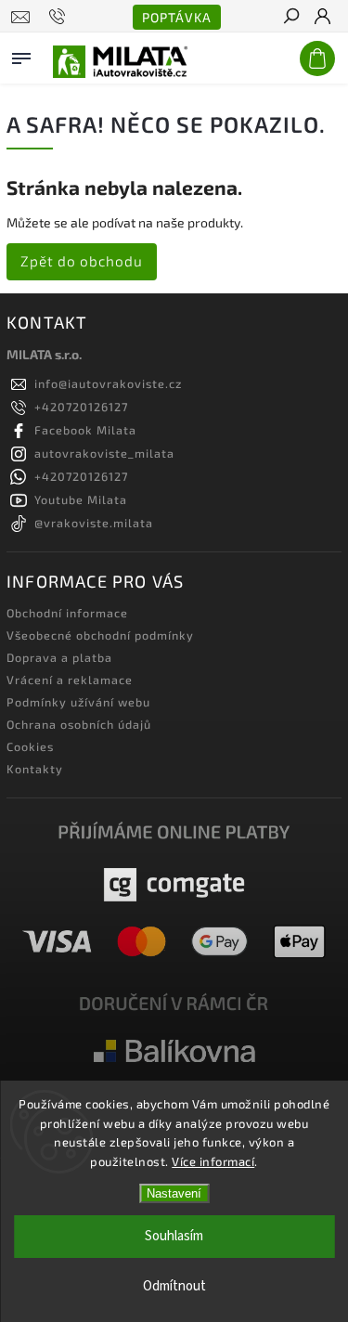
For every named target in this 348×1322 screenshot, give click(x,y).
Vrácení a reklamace (69, 679)
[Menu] (21, 55)
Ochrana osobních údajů (78, 724)
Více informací (213, 1161)
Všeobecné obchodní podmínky (100, 635)
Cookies (30, 746)
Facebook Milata (85, 429)
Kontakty (34, 768)
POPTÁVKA (177, 17)
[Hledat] (290, 18)
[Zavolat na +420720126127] (60, 17)
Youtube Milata (80, 499)
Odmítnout (174, 1286)
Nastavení (174, 1193)
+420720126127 (81, 406)
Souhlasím (174, 1236)
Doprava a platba (59, 657)
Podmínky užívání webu (78, 701)
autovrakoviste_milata (104, 453)
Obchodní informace (67, 612)
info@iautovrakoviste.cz (108, 383)
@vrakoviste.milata (93, 522)
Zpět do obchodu (81, 261)
